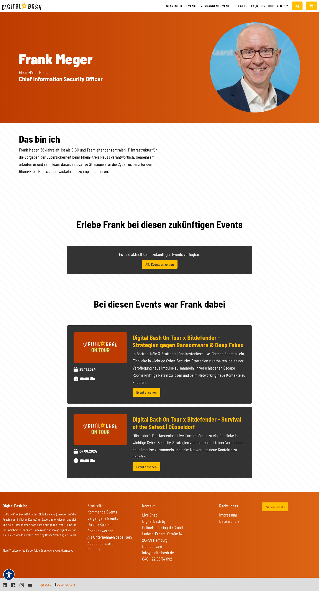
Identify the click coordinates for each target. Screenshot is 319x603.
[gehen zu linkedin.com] (5, 584)
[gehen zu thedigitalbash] (13, 584)
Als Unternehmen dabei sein (109, 537)
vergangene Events (216, 6)
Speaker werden (100, 530)
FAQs (254, 6)
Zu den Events (275, 507)
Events (191, 6)
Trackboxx (15, 550)
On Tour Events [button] (273, 6)
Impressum (228, 514)
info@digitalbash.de (158, 552)
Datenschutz (229, 521)
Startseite (174, 6)
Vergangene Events (102, 518)
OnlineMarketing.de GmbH (60, 535)
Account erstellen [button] (101, 543)
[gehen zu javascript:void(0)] (311, 6)
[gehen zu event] (100, 347)
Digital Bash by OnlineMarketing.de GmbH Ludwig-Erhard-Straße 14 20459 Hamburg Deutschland (162, 534)
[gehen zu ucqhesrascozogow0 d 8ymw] (30, 584)
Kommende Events (102, 511)
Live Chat (149, 514)
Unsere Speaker (100, 524)
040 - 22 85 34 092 (157, 558)
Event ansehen (146, 392)
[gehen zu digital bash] (22, 584)
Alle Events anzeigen (159, 264)
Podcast (93, 549)
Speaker (241, 6)
